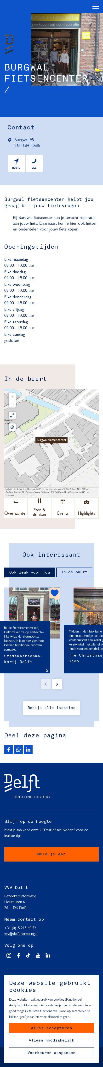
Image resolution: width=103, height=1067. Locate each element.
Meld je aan (51, 854)
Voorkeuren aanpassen (51, 1053)
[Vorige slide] (46, 684)
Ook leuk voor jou (29, 573)
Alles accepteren (51, 1028)
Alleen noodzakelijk (51, 1040)
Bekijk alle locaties (51, 708)
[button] (51, 443)
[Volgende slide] (57, 684)
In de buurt (74, 572)
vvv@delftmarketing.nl (21, 934)
